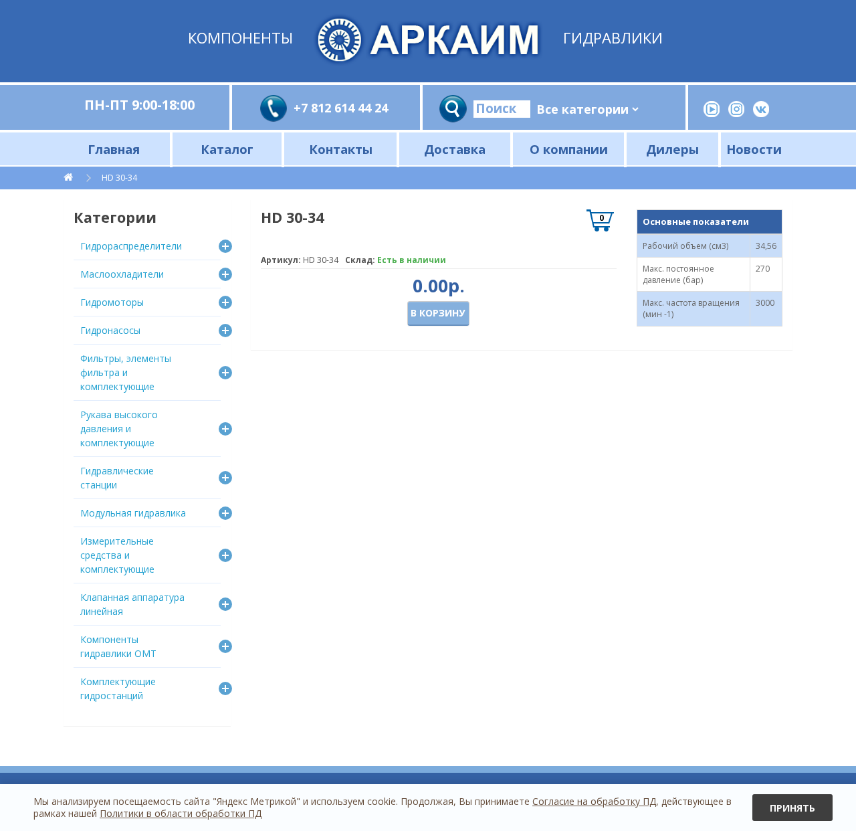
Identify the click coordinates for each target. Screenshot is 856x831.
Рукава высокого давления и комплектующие (119, 428)
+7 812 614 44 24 (341, 108)
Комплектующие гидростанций (118, 688)
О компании (569, 149)
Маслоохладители (122, 274)
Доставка (455, 149)
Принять (792, 808)
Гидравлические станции (117, 477)
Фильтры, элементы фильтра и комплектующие (125, 372)
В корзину (438, 312)
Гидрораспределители (131, 246)
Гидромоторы (112, 302)
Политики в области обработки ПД (180, 813)
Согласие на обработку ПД (594, 801)
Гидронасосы (110, 330)
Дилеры (672, 149)
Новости (754, 149)
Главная (114, 149)
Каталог (227, 149)
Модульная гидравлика (133, 512)
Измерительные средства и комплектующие (117, 555)
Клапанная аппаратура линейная (132, 604)
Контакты (340, 149)
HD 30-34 (119, 177)
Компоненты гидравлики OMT (118, 646)
